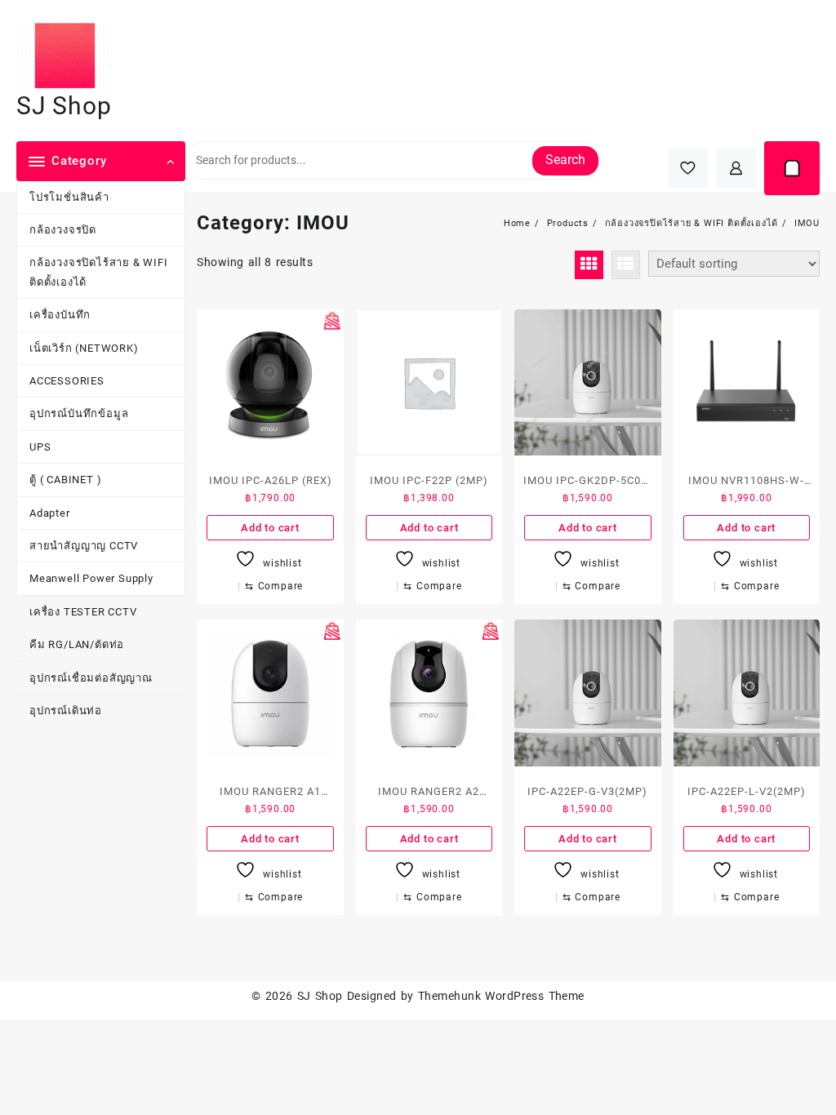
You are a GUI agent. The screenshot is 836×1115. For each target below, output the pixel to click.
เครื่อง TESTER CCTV (83, 612)
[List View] (625, 265)
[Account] (736, 168)
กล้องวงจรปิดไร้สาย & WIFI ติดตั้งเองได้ (98, 271)
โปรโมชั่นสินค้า (69, 197)
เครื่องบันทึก (60, 315)
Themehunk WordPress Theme (501, 995)
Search (565, 159)
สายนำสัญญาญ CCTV (83, 546)
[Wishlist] (688, 168)
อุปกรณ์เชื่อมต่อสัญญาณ (91, 678)
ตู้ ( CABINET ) (65, 479)
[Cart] (792, 168)
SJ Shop (64, 105)
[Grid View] (589, 265)
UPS (40, 447)
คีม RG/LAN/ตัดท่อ (76, 644)
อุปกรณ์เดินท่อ (65, 710)
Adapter (49, 513)
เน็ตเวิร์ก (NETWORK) (84, 348)
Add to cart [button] (270, 528)
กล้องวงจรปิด (62, 230)
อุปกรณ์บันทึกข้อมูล (78, 413)
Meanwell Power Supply (91, 578)
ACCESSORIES (66, 381)
